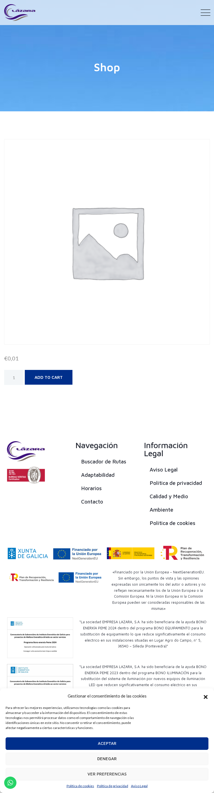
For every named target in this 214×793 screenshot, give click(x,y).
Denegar (107, 758)
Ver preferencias (107, 774)
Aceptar (107, 743)
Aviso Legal (139, 786)
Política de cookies (80, 786)
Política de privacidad (112, 786)
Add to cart (49, 377)
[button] (205, 696)
